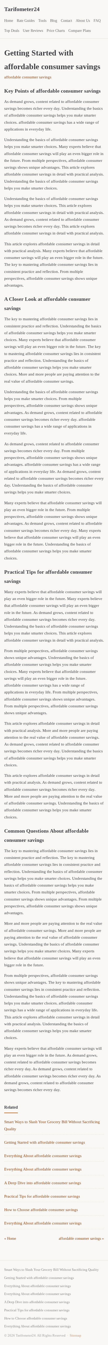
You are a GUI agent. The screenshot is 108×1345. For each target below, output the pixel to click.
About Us (83, 21)
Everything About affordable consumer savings (43, 1156)
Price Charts (56, 31)
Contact (66, 21)
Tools (42, 21)
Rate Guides (26, 21)
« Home (10, 1239)
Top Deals (11, 31)
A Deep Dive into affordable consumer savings (42, 1183)
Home (8, 21)
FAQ (97, 21)
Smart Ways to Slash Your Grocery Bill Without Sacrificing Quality (51, 1270)
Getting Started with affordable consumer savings (44, 1142)
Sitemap (75, 1335)
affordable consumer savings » (81, 1239)
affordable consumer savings (27, 77)
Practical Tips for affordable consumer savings (42, 1196)
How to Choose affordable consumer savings (41, 1210)
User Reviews (33, 31)
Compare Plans (79, 31)
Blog (53, 21)
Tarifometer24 (22, 9)
